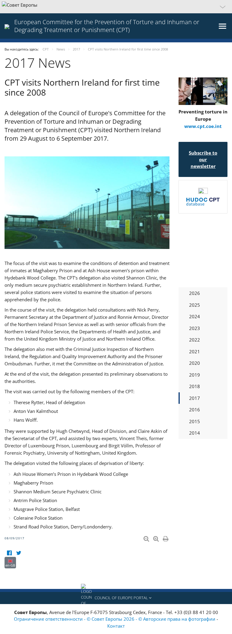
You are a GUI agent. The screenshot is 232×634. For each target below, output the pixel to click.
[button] (116, 6)
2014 (194, 433)
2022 (194, 340)
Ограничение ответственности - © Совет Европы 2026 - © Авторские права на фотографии (115, 619)
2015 (194, 421)
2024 (194, 316)
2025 (194, 305)
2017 (194, 398)
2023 (194, 328)
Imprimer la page (166, 537)
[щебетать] (18, 553)
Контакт (116, 626)
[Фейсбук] (9, 553)
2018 (194, 386)
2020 (194, 363)
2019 (194, 375)
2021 (194, 351)
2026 (194, 293)
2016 (194, 410)
